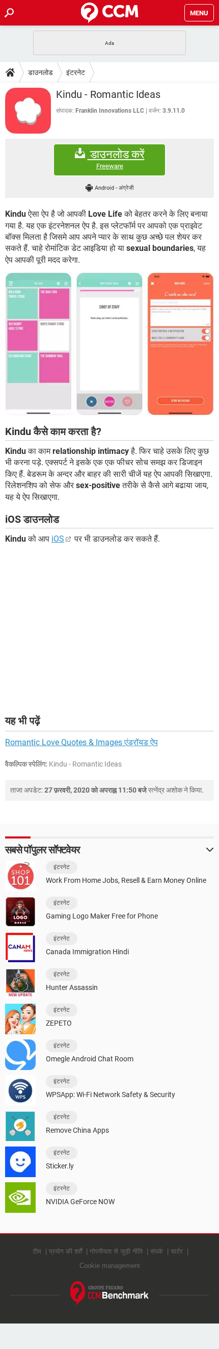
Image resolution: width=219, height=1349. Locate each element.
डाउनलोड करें (116, 159)
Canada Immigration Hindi (87, 952)
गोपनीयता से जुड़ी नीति (116, 1251)
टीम (37, 1251)
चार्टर (177, 1251)
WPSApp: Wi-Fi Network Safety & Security (110, 1094)
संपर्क (156, 1251)
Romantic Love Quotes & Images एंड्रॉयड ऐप (81, 742)
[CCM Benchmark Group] (109, 1293)
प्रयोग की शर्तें (65, 1251)
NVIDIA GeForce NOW (80, 1202)
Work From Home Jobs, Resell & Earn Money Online (126, 880)
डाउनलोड (40, 72)
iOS (57, 539)
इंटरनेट (75, 72)
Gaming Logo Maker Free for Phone (102, 916)
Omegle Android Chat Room (89, 1059)
